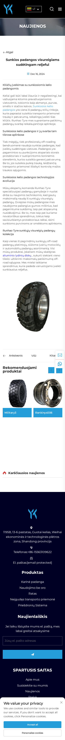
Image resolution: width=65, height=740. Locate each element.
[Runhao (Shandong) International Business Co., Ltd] (8, 8)
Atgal (9, 52)
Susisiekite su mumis (32, 685)
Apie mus (32, 679)
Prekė (32, 697)
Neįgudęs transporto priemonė (32, 599)
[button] (51, 370)
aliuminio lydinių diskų (17, 255)
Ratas (33, 593)
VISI (33, 355)
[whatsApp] (59, 364)
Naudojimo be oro (33, 588)
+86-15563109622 (40, 552)
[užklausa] (59, 355)
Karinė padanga (32, 582)
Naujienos (32, 691)
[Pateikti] (32, 654)
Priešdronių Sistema (32, 605)
